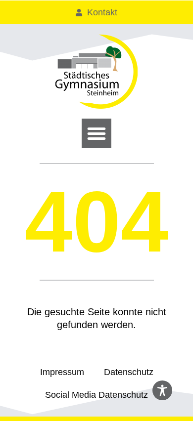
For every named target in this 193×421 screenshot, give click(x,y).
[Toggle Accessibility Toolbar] (162, 390)
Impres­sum (62, 372)
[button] (96, 133)
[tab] (96, 12)
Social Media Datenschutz (96, 395)
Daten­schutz (128, 372)
